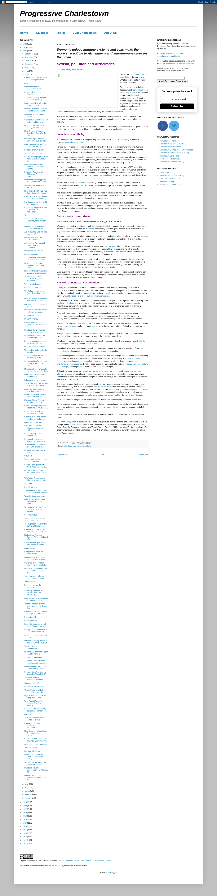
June (27, 74)
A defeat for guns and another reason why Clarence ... (36, 385)
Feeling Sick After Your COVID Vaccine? (33, 238)
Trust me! (28, 484)
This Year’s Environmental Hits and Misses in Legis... (35, 479)
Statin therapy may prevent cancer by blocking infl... (35, 99)
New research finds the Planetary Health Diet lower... (34, 265)
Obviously (28, 714)
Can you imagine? (31, 683)
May (26, 784)
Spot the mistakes (31, 515)
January (28, 798)
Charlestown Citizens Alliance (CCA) (174, 153)
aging (65, 446)
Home (24, 32)
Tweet (26, 215)
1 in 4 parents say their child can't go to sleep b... (35, 203)
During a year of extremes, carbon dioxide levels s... (35, 558)
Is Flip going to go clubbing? (35, 744)
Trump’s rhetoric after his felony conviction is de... (35, 577)
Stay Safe (28, 456)
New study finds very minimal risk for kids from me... (36, 599)
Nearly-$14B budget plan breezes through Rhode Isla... (35, 778)
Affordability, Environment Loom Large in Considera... (34, 245)
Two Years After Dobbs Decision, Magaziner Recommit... (33, 278)
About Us (110, 32)
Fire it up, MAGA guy (32, 751)
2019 (25, 816)
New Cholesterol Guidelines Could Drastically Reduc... (35, 192)
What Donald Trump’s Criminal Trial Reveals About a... (34, 703)
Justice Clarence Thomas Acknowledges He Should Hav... (35, 606)
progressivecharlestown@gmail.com (180, 63)
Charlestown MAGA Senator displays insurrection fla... (35, 613)
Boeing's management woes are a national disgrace (35, 342)
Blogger (113, 873)
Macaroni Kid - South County (170, 185)
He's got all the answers (33, 251)
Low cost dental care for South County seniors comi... (34, 757)
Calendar (42, 32)
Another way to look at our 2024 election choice (34, 412)
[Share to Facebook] (86, 442)
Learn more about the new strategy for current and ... (35, 126)
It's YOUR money (31, 319)
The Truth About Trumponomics (31, 647)
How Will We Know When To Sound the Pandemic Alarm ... (35, 502)
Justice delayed (30, 748)
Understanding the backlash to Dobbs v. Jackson (35, 145)
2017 (25, 823)
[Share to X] (83, 442)
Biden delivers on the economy (32, 586)
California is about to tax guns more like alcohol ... (35, 564)
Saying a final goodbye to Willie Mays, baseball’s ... (35, 466)
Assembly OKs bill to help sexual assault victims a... (35, 662)
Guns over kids (30, 548)
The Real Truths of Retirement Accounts (33, 679)
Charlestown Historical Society (171, 162)
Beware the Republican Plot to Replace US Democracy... (35, 210)
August (28, 68)
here (183, 71)
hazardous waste (74, 446)
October (28, 61)
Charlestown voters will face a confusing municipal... (35, 79)
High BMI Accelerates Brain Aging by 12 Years (35, 697)
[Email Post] (73, 442)
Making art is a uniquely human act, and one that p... (35, 324)
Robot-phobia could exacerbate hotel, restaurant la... (32, 725)
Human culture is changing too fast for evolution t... (35, 227)
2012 (25, 840)
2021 (25, 809)
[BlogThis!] (81, 442)
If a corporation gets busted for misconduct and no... (35, 544)
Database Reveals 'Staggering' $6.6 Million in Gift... (36, 770)
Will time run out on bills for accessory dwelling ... (35, 763)
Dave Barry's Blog (166, 182)
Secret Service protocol (33, 153)
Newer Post (62, 455)
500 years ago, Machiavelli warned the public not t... (35, 140)
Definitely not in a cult (32, 254)
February (28, 795)
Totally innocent (30, 582)
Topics (61, 32)
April (27, 788)
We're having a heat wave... (35, 496)
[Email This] (78, 442)
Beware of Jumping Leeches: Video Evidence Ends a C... (36, 159)
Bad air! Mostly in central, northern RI (34, 435)
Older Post (143, 455)
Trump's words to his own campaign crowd (34, 719)
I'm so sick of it (30, 617)
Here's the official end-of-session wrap (34, 375)
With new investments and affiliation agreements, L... (35, 337)
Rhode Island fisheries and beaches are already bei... (35, 530)
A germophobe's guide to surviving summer (34, 390)
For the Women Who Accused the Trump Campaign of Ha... (36, 570)
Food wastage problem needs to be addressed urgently (34, 166)
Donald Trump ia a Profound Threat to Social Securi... (35, 110)
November (29, 57)
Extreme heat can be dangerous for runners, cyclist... (34, 428)
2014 (25, 833)
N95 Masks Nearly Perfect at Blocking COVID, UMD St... (36, 642)
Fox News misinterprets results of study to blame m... (35, 472)
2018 (25, 819)
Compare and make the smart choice (33, 553)
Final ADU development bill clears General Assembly (35, 625)
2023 (25, 802)
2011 (25, 844)
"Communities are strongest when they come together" (35, 491)
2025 (25, 47)
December (29, 54)
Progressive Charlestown (64, 13)
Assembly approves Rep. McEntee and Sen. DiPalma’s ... (34, 593)
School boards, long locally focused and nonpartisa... (35, 710)
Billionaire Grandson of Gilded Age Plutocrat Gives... (33, 174)
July (26, 71)
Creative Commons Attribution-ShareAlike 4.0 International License (84, 861)
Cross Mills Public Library (169, 159)
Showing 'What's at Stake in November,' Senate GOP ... (36, 673)
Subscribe (177, 106)
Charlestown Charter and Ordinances (174, 144)
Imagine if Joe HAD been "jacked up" (34, 115)
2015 (25, 830)
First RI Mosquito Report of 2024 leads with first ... (35, 396)
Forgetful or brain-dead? (34, 150)
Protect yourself (30, 621)
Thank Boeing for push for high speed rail (34, 519)
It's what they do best (32, 315)
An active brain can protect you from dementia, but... (35, 259)
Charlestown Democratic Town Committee (176, 150)
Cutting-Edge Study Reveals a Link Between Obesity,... (35, 197)
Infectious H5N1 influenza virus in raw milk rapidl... (35, 331)
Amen (26, 83)
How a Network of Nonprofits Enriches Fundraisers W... (35, 272)
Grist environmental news (169, 179)
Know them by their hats (34, 687)
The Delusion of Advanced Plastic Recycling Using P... (34, 293)
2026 (25, 44)
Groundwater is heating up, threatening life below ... (35, 667)
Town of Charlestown (167, 141)
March (27, 791)
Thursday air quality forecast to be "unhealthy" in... (35, 460)
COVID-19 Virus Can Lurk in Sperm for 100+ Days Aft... (35, 740)
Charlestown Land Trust (169, 156)
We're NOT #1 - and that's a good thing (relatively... (35, 418)
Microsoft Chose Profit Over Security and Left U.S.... (35, 401)
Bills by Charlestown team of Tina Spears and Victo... (35, 631)
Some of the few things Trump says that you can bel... (35, 221)
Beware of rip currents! (33, 288)
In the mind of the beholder (35, 380)
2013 (25, 837)
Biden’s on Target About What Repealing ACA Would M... (36, 407)
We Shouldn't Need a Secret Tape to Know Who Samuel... (35, 509)
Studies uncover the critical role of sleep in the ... (35, 357)
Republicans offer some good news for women (36, 653)
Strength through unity (33, 657)
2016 (25, 826)
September (29, 64)
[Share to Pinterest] (89, 442)
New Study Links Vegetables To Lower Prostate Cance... (35, 733)
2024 (25, 51)
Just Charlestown (85, 32)
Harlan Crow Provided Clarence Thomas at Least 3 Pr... (36, 537)
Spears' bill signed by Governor (32, 93)
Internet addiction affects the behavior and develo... (35, 104)
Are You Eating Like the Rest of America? (35, 233)
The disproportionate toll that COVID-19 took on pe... (35, 525)
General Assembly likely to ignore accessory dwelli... (35, 691)
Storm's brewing (30, 487)
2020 (25, 813)
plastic (84, 446)
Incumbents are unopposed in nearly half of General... (35, 181)
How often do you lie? (33, 422)
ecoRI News (164, 173)
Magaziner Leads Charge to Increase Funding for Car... (36, 370)
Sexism (89, 446)
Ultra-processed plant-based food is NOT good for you (35, 300)
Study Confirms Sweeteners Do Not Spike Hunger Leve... (35, 363)
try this (166, 49)
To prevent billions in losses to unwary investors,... (35, 446)
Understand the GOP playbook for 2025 (32, 88)
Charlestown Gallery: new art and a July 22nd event (36, 121)
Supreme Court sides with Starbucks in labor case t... (36, 440)
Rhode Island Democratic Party (171, 176)
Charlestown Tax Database (170, 147)
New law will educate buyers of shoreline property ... (35, 311)
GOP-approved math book (34, 347)
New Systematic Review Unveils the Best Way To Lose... (35, 133)
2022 (25, 806)
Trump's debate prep (32, 284)
